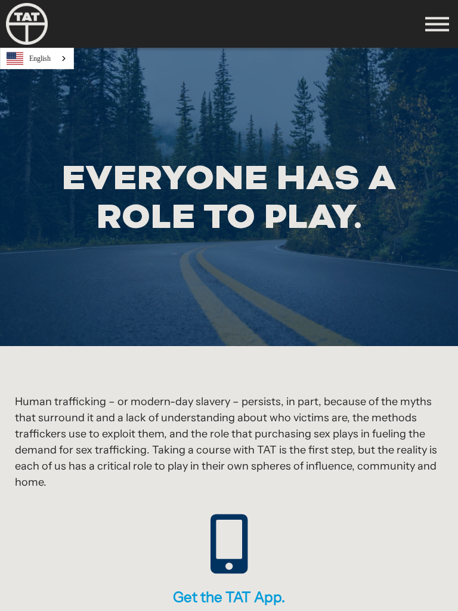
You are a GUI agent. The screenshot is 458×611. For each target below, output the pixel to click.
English (40, 58)
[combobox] (37, 58)
